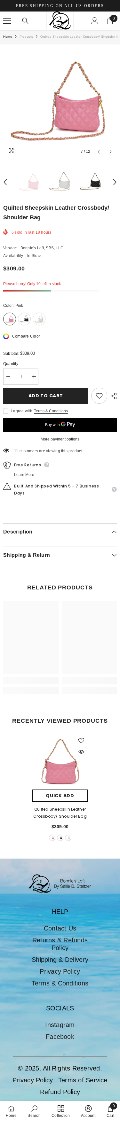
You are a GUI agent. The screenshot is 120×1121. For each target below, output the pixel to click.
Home (7, 36)
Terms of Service (83, 1080)
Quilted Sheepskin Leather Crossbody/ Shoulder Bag (60, 812)
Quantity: (11, 364)
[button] (98, 151)
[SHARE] (112, 396)
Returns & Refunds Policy (60, 944)
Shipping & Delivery (60, 959)
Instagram (60, 1024)
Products (26, 36)
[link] (31, 680)
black (60, 838)
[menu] (7, 21)
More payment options (60, 439)
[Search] (25, 21)
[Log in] (94, 20)
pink (52, 838)
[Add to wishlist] (99, 396)
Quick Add (60, 795)
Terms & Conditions (51, 411)
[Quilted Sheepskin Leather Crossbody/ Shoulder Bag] (60, 762)
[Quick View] (81, 752)
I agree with (21, 411)
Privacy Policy (60, 971)
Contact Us (60, 928)
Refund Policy (60, 1091)
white (68, 838)
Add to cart (45, 396)
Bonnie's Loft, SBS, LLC (42, 248)
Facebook (60, 1036)
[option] (60, 101)
